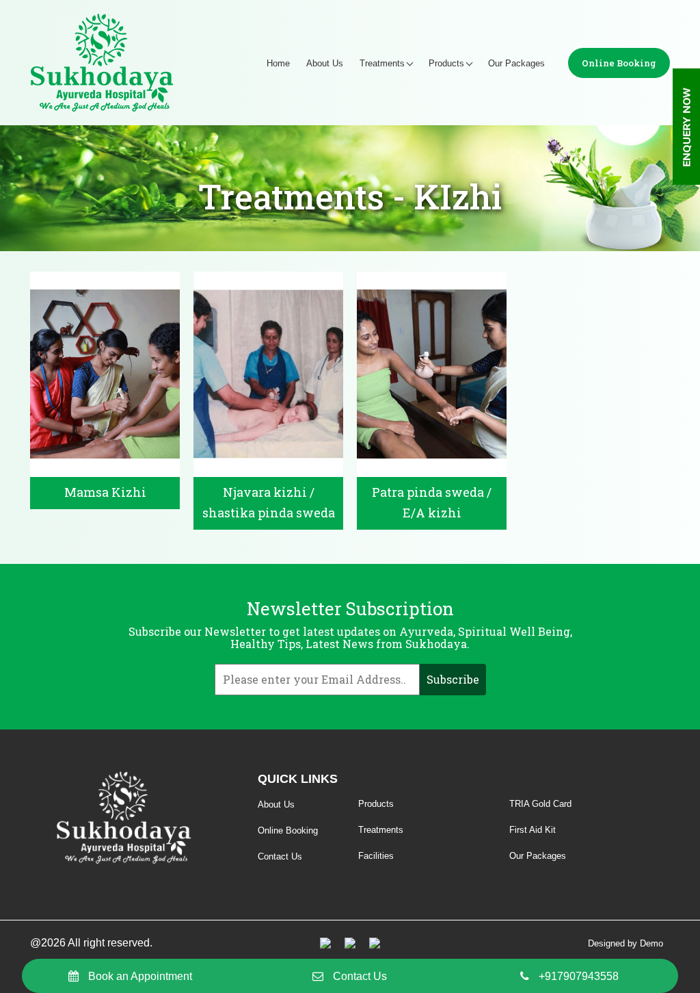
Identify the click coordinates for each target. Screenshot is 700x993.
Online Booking (619, 63)
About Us (324, 63)
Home (278, 63)
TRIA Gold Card (540, 804)
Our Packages (516, 63)
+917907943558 (579, 976)
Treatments (382, 63)
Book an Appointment (140, 976)
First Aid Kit (532, 830)
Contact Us (360, 976)
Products (446, 63)
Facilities (376, 856)
